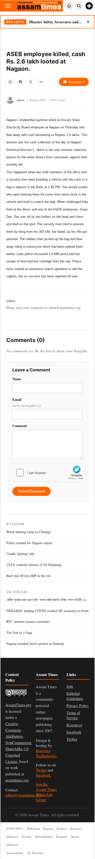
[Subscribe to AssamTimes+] (89, 5)
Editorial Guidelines (74, 696)
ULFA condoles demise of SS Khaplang (33, 564)
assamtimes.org (17, 780)
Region (48, 828)
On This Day (35, 853)
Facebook (43, 775)
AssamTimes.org (18, 704)
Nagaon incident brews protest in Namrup (35, 643)
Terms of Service (73, 715)
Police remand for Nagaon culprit (29, 542)
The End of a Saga (19, 632)
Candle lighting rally (20, 553)
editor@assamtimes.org (23, 795)
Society (26, 836)
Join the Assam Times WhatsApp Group (46, 792)
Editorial (12, 836)
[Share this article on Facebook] (20, 82)
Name (16, 378)
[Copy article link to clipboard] (41, 82)
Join (69, 686)
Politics (62, 828)
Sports (75, 836)
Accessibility (15, 853)
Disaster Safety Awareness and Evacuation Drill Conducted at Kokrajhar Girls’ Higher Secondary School (56, 22)
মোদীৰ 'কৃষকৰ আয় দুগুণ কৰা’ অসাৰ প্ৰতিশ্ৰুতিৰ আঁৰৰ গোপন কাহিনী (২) (46, 599)
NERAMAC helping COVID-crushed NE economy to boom (47, 610)
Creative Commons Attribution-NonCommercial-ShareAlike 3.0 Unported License (18, 742)
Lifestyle (12, 844)
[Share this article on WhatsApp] (10, 82)
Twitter (41, 770)
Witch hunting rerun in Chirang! (28, 531)
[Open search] (79, 6)
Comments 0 (76, 82)
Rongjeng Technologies (46, 753)
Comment (19, 425)
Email (26, 402)
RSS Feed (33, 828)
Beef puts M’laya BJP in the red (28, 575)
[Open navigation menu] (7, 6)
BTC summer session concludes (28, 621)
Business (76, 828)
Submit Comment (31, 491)
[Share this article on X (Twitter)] (31, 82)
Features (61, 836)
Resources (74, 724)
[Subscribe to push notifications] (69, 6)
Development (44, 836)
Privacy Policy (77, 705)
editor (20, 100)
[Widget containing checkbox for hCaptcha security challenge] (49, 472)
